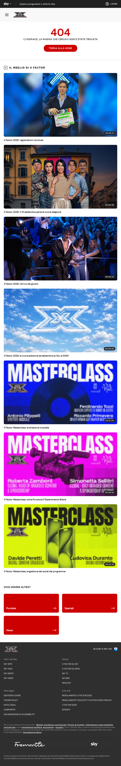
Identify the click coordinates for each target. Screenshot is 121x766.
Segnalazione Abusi (32, 732)
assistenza (48, 727)
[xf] (21, 15)
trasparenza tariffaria (31, 727)
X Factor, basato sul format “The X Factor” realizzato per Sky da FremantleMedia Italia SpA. (41, 756)
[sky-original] (94, 744)
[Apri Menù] (9, 15)
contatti (59, 727)
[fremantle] (30, 744)
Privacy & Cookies (76, 725)
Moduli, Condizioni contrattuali (51, 725)
